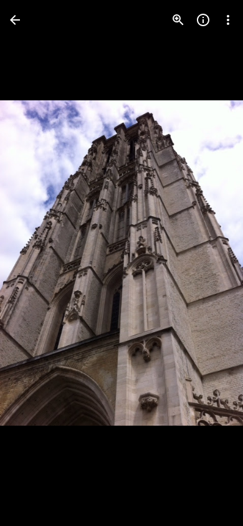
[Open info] (203, 19)
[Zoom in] (178, 19)
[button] (34, 263)
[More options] (228, 19)
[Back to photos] (15, 20)
